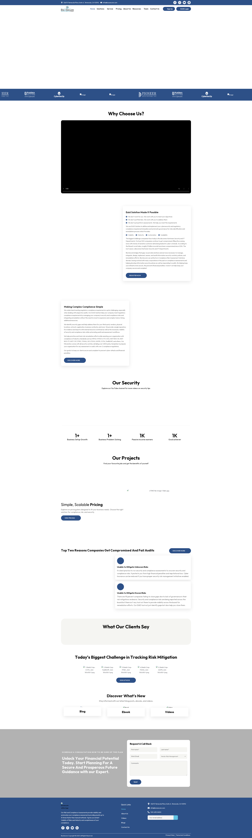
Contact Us (154, 9)
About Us (127, 9)
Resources (137, 9)
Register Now (135, 275)
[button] (101, 9)
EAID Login (184, 9)
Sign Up (170, 9)
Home (92, 9)
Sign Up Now (125, 680)
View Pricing (70, 518)
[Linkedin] (189, 2)
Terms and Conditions (183, 835)
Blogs (123, 823)
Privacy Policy (170, 835)
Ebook (126, 712)
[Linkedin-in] (77, 828)
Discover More (74, 360)
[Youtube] (184, 2)
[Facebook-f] (175, 2)
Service (110, 9)
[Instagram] (180, 2)
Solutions (100, 9)
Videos (169, 712)
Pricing (118, 9)
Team (146, 9)
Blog (82, 711)
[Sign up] (176, 817)
